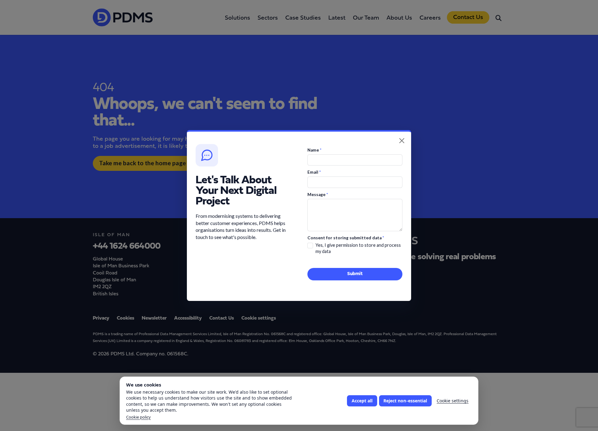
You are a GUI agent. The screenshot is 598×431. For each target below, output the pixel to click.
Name (314, 150)
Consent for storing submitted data (345, 237)
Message (317, 194)
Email (314, 172)
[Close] (402, 141)
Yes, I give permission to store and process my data (358, 248)
